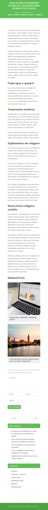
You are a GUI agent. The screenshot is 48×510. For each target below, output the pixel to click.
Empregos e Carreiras (18, 474)
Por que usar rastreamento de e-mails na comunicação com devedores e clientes (23, 433)
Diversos (14, 471)
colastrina (11, 101)
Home (17, 12)
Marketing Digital (17, 481)
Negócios (14, 484)
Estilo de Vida (26, 12)
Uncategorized (16, 487)
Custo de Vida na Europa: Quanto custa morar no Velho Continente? (23, 360)
